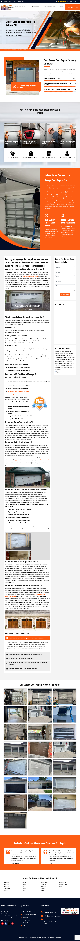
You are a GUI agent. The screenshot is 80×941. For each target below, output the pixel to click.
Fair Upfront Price (13, 157)
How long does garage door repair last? (21, 658)
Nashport (43, 888)
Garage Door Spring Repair (29, 914)
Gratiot (24, 884)
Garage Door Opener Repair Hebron (29, 142)
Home (16, 6)
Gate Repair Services (22, 7)
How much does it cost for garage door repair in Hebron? (27, 638)
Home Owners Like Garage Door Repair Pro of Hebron (60, 84)
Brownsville (6, 884)
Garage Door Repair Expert (60, 78)
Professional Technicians (67, 157)
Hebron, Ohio (21, 1)
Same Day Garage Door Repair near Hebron (60, 89)
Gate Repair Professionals (54, 937)
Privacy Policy (26, 920)
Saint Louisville (62, 882)
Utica (60, 886)
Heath (23, 886)
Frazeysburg (7, 888)
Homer (23, 890)
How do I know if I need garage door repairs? (23, 668)
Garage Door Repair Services (34, 7)
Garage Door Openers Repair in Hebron (18, 391)
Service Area (26, 923)
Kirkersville (43, 886)
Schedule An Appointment (55, 243)
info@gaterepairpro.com (9, 1)
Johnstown (43, 884)
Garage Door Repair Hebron (19, 49)
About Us (25, 917)
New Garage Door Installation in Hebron (19, 394)
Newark (42, 890)
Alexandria (6, 882)
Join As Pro (61, 7)
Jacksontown (44, 882)
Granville (24, 882)
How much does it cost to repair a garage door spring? (26, 654)
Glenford (6, 890)
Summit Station (63, 884)
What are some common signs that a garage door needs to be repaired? (28, 663)
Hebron (9, 49)
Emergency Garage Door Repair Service (31, 157)
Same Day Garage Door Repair (50, 157)
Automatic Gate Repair (29, 912)
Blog (24, 925)
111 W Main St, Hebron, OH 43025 (50, 922)
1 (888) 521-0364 (73, 7)
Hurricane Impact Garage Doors (50, 7)
